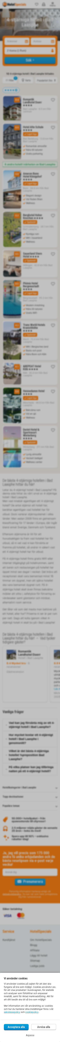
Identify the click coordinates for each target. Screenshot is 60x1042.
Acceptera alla (16, 1027)
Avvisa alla (43, 1027)
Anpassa (30, 1035)
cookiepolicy (31, 1012)
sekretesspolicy (12, 1012)
